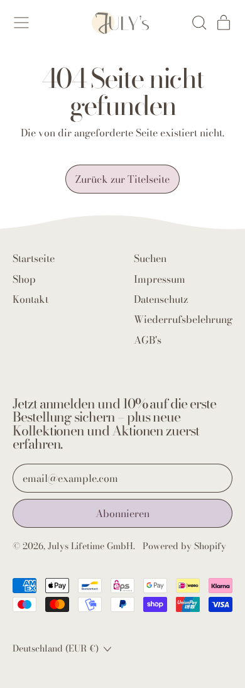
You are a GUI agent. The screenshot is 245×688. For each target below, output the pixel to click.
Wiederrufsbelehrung (183, 319)
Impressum (159, 279)
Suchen (150, 258)
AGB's (147, 339)
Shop (24, 279)
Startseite (34, 258)
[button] (198, 22)
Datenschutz (161, 299)
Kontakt (30, 299)
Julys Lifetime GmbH (90, 546)
